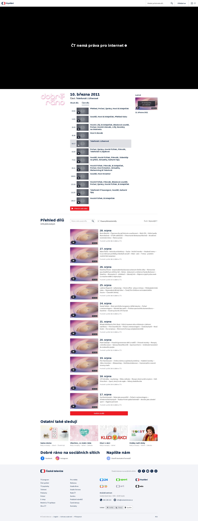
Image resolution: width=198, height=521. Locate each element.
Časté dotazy (74, 503)
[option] (110, 507)
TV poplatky (44, 486)
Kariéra (72, 496)
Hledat (172, 3)
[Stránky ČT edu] (139, 487)
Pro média (73, 480)
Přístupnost (78, 517)
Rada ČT (73, 493)
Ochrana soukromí (66, 517)
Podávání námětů (76, 499)
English (56, 517)
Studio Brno (74, 486)
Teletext (43, 489)
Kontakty (73, 506)
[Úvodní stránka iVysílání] (9, 3)
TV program (44, 480)
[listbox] (119, 507)
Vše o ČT (43, 506)
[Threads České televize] (156, 471)
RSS (156, 517)
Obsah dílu (74, 103)
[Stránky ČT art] (120, 487)
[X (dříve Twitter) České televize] (151, 471)
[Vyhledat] (92, 221)
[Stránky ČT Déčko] (103, 487)
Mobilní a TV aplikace (47, 503)
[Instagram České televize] (139, 471)
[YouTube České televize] (147, 471)
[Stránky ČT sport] (121, 480)
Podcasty (43, 493)
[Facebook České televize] (143, 471)
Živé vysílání (44, 483)
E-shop (42, 499)
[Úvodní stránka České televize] (52, 471)
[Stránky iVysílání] (142, 480)
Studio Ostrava (75, 489)
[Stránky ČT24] (104, 480)
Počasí (42, 496)
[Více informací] (125, 46)
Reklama (73, 483)
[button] (83, 111)
